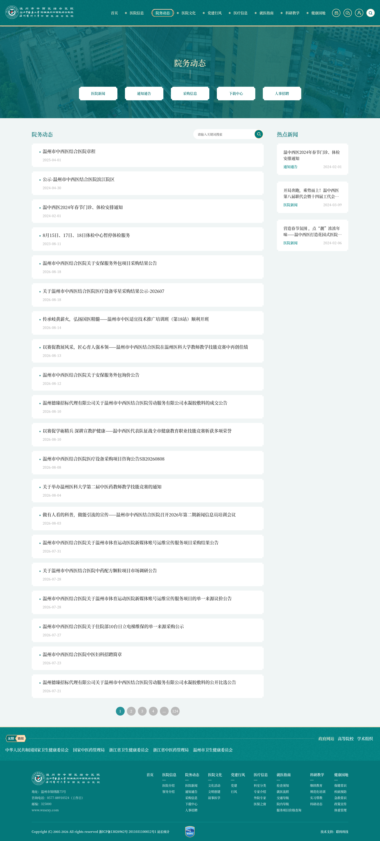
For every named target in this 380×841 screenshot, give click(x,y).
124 (175, 711)
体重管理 (340, 810)
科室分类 (260, 785)
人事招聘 (282, 93)
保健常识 (340, 785)
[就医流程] (336, 15)
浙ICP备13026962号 (113, 831)
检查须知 (283, 785)
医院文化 (189, 12)
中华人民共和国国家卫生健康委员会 (37, 750)
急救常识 (340, 797)
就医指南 (266, 12)
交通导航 (283, 797)
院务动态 (163, 12)
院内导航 (283, 804)
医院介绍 (168, 785)
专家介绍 (260, 791)
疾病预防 (340, 791)
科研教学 (292, 12)
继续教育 (316, 785)
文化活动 (214, 785)
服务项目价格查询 (289, 810)
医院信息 (137, 12)
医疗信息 (241, 12)
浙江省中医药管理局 (171, 750)
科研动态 (316, 804)
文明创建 (214, 791)
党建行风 (215, 12)
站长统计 (163, 831)
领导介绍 (168, 791)
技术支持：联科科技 (334, 831)
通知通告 (144, 93)
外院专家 (260, 797)
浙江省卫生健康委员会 (129, 750)
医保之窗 (260, 804)
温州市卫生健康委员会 (213, 750)
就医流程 (283, 791)
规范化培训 (317, 791)
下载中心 (236, 93)
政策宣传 (340, 804)
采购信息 (190, 93)
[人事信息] (359, 15)
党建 (234, 785)
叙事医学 (214, 797)
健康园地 (318, 12)
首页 (114, 12)
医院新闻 (98, 93)
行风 (234, 791)
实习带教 (316, 797)
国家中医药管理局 (89, 750)
